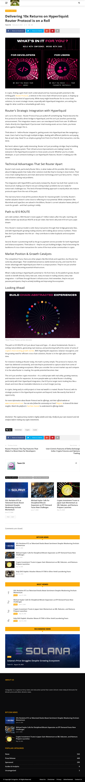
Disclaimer (51, 779)
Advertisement (68, 779)
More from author (25, 477)
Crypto (27, 430)
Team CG (8, 25)
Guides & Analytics (11, 10)
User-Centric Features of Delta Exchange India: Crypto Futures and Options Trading (63, 450)
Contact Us (78, 779)
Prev (8, 517)
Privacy (59, 779)
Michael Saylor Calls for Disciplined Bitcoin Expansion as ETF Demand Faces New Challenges (41, 504)
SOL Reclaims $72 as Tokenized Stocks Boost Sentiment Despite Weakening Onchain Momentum (14, 505)
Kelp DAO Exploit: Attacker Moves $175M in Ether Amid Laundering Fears (43, 571)
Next (12, 517)
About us (43, 779)
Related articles (11, 477)
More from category (41, 477)
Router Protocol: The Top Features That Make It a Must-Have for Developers (21, 449)
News (15, 595)
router (35, 430)
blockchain (18, 430)
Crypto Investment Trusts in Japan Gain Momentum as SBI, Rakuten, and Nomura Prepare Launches (68, 504)
